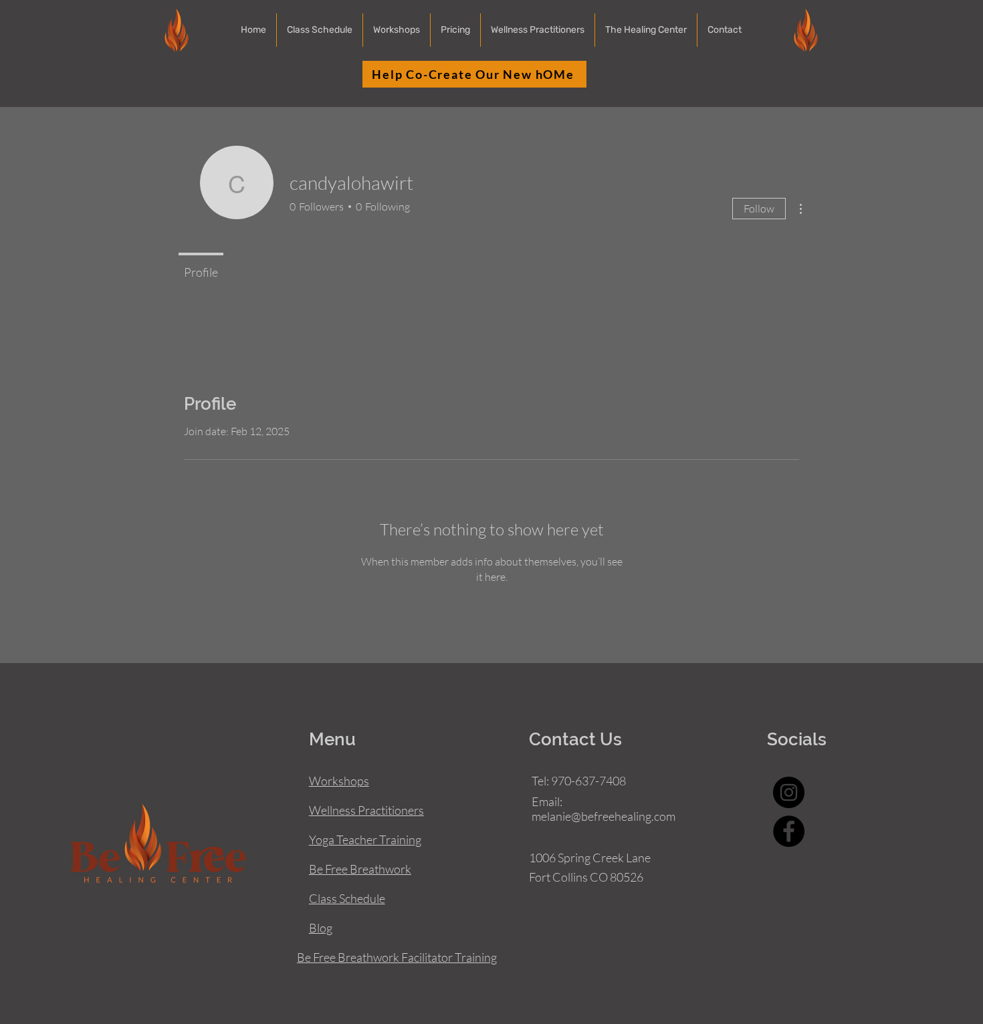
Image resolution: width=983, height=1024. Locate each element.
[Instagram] (788, 792)
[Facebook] (788, 831)
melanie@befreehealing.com (603, 816)
